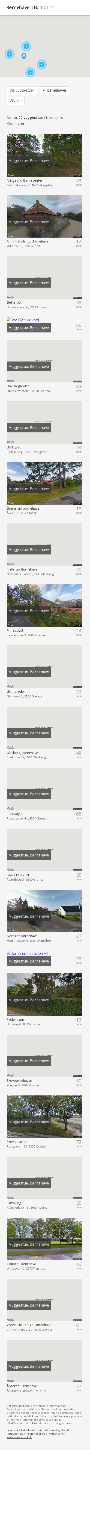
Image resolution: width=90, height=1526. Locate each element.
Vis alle (15, 101)
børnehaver (54, 90)
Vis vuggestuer (21, 90)
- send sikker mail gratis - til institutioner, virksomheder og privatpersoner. (38, 1433)
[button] (24, 56)
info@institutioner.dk (20, 1423)
